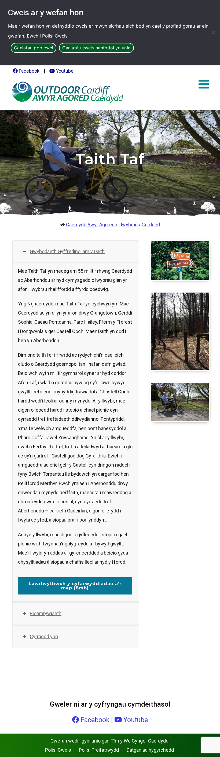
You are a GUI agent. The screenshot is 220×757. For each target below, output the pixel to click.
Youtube (64, 71)
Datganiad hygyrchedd (150, 750)
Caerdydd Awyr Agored (91, 224)
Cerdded (151, 224)
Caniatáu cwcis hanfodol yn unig (96, 47)
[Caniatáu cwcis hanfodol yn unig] (213, 32)
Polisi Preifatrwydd (99, 750)
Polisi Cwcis (55, 36)
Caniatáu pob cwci (33, 47)
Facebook (28, 71)
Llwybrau (128, 224)
